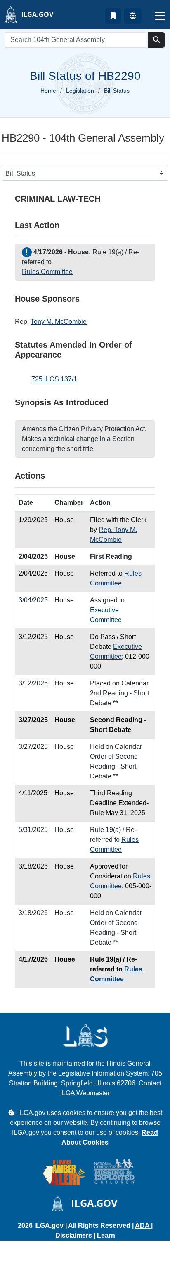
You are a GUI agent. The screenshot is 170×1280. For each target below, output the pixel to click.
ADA (143, 1225)
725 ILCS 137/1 (54, 379)
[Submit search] (156, 40)
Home (48, 90)
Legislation (80, 90)
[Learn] (113, 16)
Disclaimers (73, 1235)
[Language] (133, 16)
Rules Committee (47, 271)
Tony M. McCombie (59, 321)
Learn (106, 1235)
